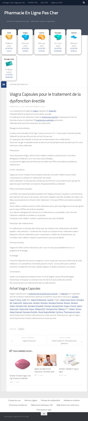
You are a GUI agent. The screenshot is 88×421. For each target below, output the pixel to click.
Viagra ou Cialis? (56, 3)
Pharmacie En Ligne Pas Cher (31, 12)
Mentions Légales (30, 400)
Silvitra (78, 309)
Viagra (35, 111)
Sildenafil (52, 111)
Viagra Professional (38, 300)
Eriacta (73, 306)
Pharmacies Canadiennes (18, 405)
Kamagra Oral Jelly (30, 312)
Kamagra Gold (57, 306)
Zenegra (36, 303)
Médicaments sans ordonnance (68, 405)
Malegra (61, 309)
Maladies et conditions (72, 400)
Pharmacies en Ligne (44, 410)
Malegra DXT (40, 309)
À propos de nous (14, 400)
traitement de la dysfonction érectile (42, 294)
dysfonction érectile (50, 117)
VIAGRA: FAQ (32, 3)
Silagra (12, 306)
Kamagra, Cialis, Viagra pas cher (14, 3)
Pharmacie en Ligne (72, 312)
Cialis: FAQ (44, 3)
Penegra (47, 306)
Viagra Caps (27, 303)
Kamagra (44, 303)
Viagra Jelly (14, 309)
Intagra (67, 306)
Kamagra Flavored (56, 303)
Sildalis (72, 309)
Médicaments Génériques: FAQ (42, 405)
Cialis (24, 300)
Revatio (67, 303)
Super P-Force (15, 300)
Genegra (74, 303)
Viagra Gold (23, 309)
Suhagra (75, 297)
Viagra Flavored (16, 312)
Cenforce (59, 312)
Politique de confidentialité (50, 400)
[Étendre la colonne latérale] (3, 84)
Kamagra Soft (21, 306)
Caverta (50, 300)
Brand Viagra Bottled (46, 312)
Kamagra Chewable (35, 306)
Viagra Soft (17, 303)
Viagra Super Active (68, 300)
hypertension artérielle (44, 120)
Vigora (79, 306)
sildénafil (64, 294)
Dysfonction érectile (19, 84)
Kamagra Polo (51, 309)
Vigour (31, 309)
